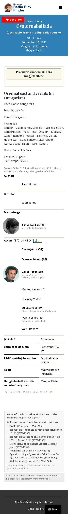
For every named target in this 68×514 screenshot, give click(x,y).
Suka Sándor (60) (32, 307)
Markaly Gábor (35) (33, 289)
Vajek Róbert (30, 329)
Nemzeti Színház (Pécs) (32, 275)
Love (15, 19)
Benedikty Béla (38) (33, 224)
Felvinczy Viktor (31, 299)
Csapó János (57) (32, 249)
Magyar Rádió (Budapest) (34, 228)
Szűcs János (29, 203)
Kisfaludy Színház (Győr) (33, 277)
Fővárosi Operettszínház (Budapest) (39, 311)
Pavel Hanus (29, 184)
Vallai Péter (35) (32, 272)
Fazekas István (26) (34, 259)
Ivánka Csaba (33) (32, 317)
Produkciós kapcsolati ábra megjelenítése (34, 74)
